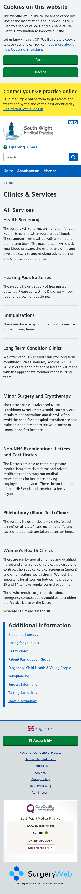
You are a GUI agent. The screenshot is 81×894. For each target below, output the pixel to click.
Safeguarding (18, 676)
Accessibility (42, 740)
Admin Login (40, 792)
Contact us (40, 766)
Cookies (40, 772)
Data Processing (40, 786)
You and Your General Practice (40, 752)
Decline (40, 72)
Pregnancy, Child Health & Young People (39, 668)
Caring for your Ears (23, 643)
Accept (40, 60)
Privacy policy (40, 779)
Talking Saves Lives (22, 693)
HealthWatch (18, 651)
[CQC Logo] (40, 812)
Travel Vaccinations (22, 701)
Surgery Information (23, 684)
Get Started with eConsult (23, 109)
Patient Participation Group (29, 659)
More (50, 172)
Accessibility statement (40, 759)
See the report (38, 847)
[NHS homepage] (33, 130)
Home (8, 171)
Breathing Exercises (23, 634)
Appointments (28, 171)
